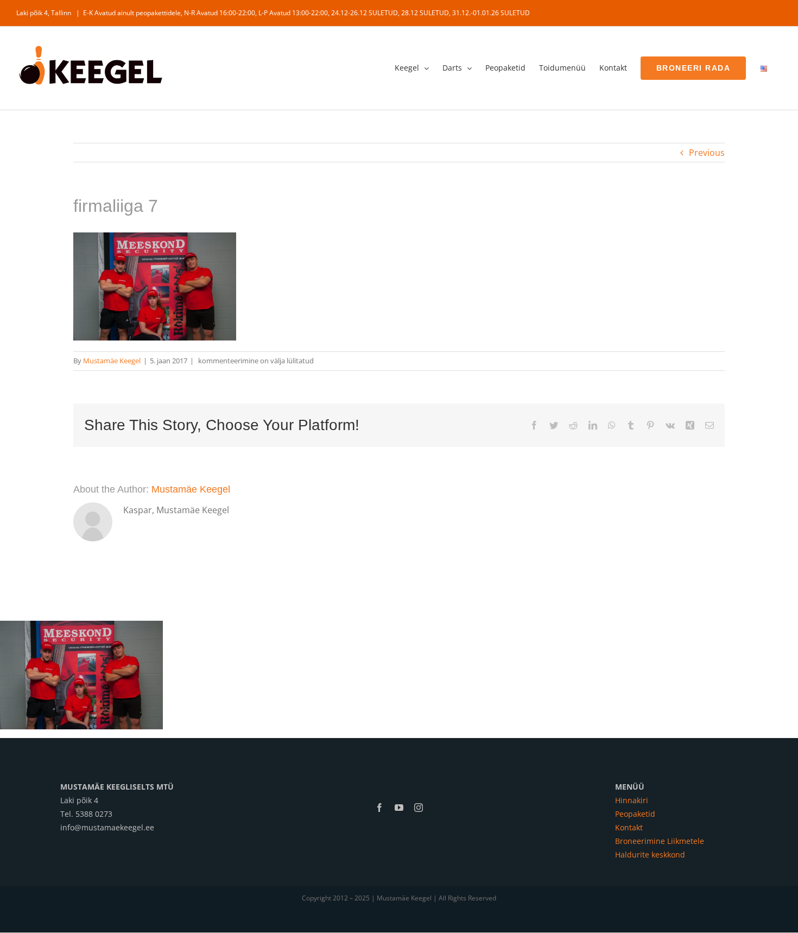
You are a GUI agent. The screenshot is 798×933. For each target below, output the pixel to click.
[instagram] (418, 807)
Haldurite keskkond (650, 854)
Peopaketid (635, 814)
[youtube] (399, 807)
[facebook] (379, 807)
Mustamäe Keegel (112, 360)
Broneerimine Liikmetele (659, 841)
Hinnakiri (631, 800)
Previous (707, 153)
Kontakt (629, 827)
